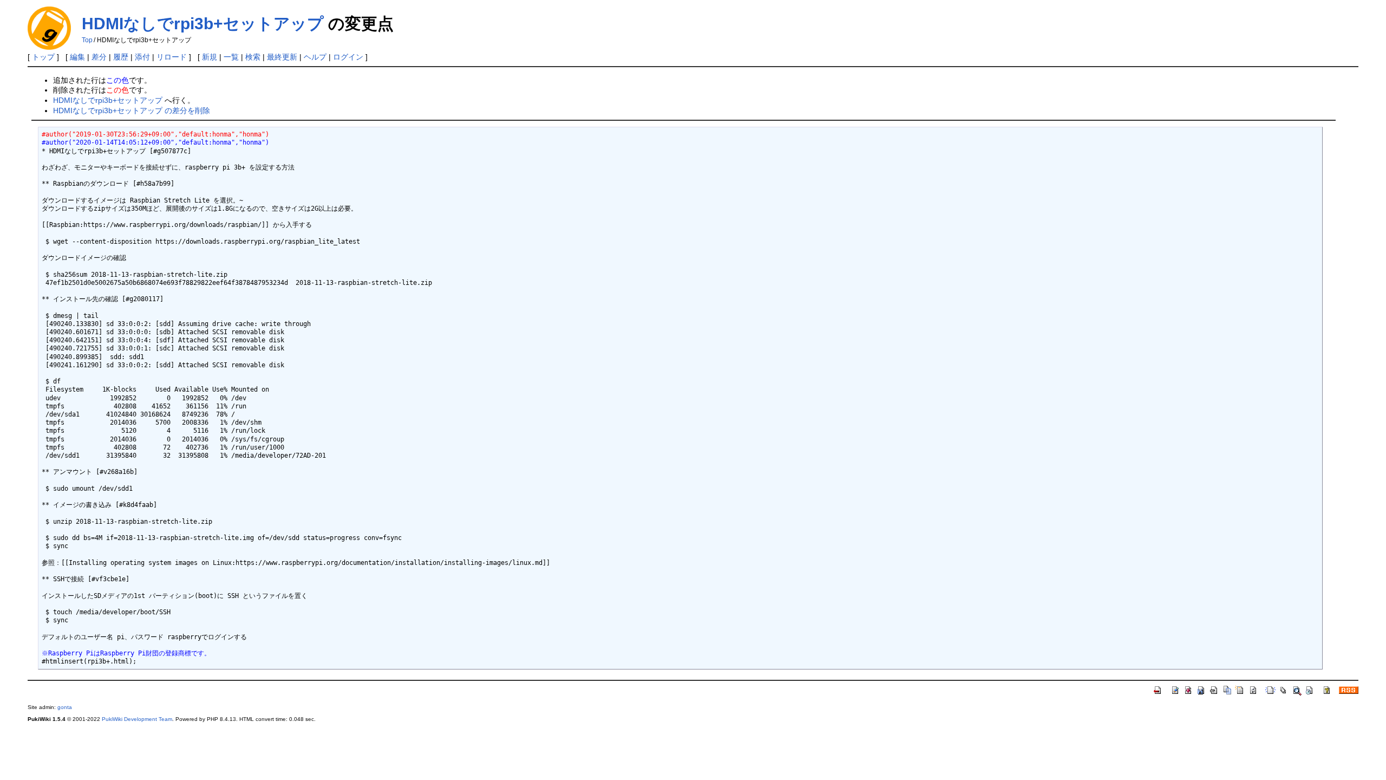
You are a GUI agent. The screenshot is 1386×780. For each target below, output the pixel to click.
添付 (142, 57)
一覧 (231, 57)
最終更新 (282, 57)
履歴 (120, 57)
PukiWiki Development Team (137, 719)
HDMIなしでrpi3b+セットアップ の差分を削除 (131, 110)
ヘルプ (315, 57)
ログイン (348, 57)
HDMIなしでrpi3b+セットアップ (203, 23)
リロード (171, 57)
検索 (252, 57)
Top (87, 40)
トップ (43, 57)
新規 (209, 57)
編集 (77, 57)
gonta (64, 707)
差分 (99, 57)
